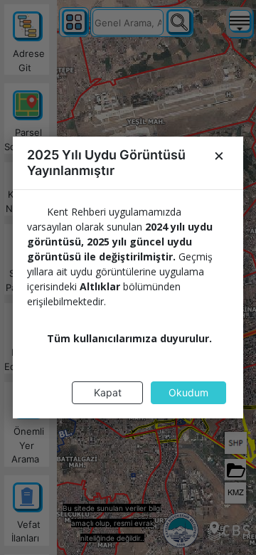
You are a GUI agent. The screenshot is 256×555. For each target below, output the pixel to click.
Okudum (188, 392)
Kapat (108, 392)
